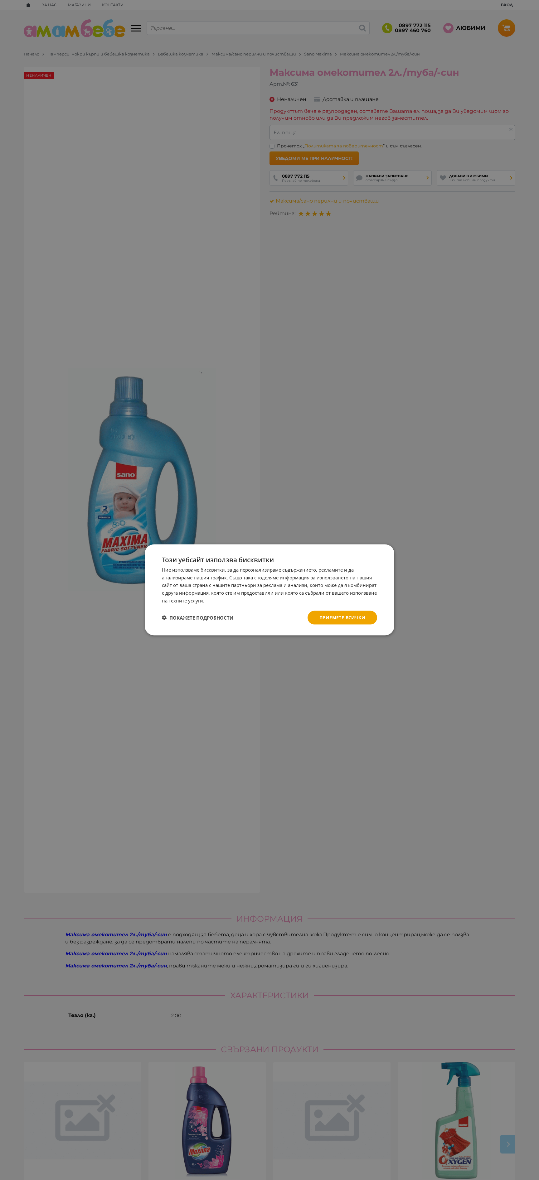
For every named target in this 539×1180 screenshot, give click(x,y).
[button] (197, 617)
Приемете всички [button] (342, 618)
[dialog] (269, 590)
